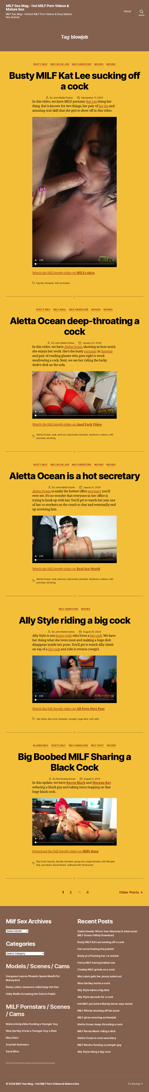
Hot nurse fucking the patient (95, 948)
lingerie (107, 351)
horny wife (63, 636)
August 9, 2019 (92, 778)
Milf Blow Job (59, 64)
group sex (79, 861)
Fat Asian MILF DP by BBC (20, 1062)
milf (56, 283)
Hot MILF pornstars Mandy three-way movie (104, 1003)
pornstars (65, 283)
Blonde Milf (41, 745)
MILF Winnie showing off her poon (98, 1010)
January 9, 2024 (92, 487)
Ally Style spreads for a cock (95, 996)
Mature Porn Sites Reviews (42, 1062)
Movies (98, 64)
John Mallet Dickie (63, 97)
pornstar (90, 351)
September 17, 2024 (92, 97)
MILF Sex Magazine (27, 1062)
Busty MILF (40, 64)
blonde (59, 861)
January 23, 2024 (92, 342)
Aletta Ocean (73, 347)
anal (54, 434)
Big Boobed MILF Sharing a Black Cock (74, 762)
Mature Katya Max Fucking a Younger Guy (32, 1024)
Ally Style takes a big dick (93, 990)
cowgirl (72, 718)
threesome (87, 864)
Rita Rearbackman (66, 778)
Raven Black (59, 864)
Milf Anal (59, 309)
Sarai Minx (12, 1051)
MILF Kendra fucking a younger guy (99, 1044)
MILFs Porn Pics (13, 1062)
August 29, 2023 (92, 631)
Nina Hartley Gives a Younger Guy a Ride (31, 1030)
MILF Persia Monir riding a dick (96, 1031)
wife (96, 718)
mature (104, 434)
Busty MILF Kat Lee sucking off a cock (74, 81)
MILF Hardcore (81, 64)
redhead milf (73, 864)
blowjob (49, 283)
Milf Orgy (97, 745)
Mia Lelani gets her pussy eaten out (99, 976)
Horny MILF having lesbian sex (96, 962)
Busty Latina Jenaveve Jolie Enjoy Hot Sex (32, 987)
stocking (51, 438)
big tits (103, 106)
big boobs (72, 434)
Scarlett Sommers (17, 1044)
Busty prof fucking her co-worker (98, 955)
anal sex (61, 434)
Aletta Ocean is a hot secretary (74, 475)
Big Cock (52, 718)
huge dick (83, 718)
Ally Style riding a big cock (74, 620)
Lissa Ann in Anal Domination (50, 1062)
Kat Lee (91, 102)
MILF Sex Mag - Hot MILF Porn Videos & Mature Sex (37, 7)
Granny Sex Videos (34, 1062)
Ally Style (41, 718)
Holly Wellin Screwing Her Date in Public (31, 993)
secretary (94, 491)
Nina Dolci (12, 1037)
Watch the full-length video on (63, 273)
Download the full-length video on (65, 851)
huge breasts (93, 861)
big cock (96, 636)
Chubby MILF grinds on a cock (96, 969)
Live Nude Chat (8, 1062)
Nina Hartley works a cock (93, 983)
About (127, 11)
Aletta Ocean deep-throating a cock (74, 326)
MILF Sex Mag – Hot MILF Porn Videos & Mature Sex (47, 1083)
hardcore (94, 434)
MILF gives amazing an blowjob (96, 1017)
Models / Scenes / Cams (37, 966)
